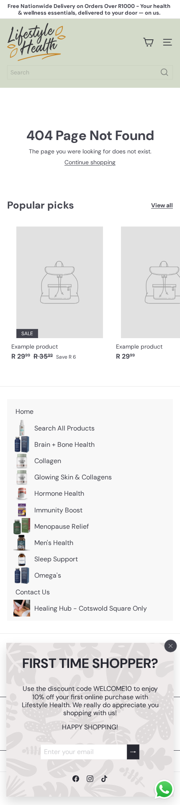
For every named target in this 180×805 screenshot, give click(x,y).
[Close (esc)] (171, 646)
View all (162, 205)
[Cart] (148, 42)
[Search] (164, 72)
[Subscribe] (133, 751)
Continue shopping (90, 162)
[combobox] (90, 72)
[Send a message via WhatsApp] (164, 789)
